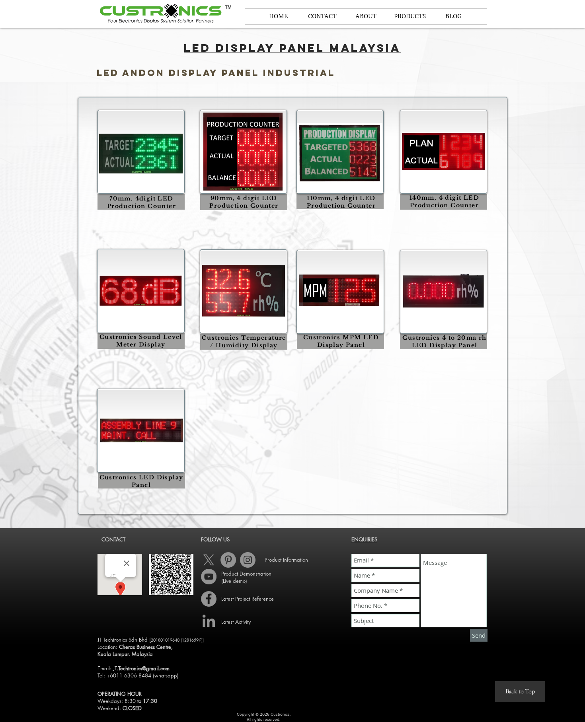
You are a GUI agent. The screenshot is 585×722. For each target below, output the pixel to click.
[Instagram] (247, 560)
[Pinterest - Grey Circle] (228, 560)
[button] (366, 16)
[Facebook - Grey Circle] (208, 599)
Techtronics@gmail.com (144, 668)
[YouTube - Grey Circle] (208, 576)
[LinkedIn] (208, 622)
